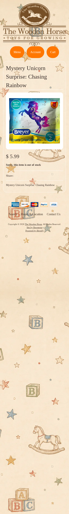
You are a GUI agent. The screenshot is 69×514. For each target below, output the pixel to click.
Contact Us (53, 214)
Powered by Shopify (34, 231)
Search (13, 214)
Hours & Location (32, 214)
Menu (17, 52)
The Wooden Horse (33, 224)
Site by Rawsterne (34, 227)
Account (35, 52)
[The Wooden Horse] (34, 43)
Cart (52, 52)
